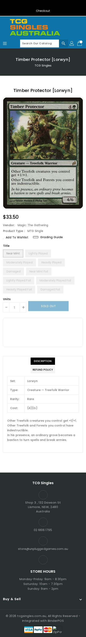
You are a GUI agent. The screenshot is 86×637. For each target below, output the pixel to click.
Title (6, 246)
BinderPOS (56, 621)
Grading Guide (51, 237)
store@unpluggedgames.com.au (43, 549)
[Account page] (72, 43)
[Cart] (80, 43)
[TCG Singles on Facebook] (43, 5)
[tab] (43, 361)
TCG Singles (43, 65)
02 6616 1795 (43, 530)
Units (7, 299)
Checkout (43, 11)
